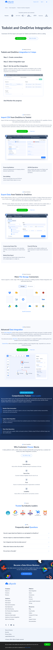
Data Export (8, 602)
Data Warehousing (9, 608)
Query (30, 592)
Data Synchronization (10, 604)
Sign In (42, 1)
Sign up (5, 62)
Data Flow (15, 338)
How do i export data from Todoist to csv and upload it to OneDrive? (21, 533)
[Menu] (47, 2)
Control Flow (5, 343)
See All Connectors (26, 311)
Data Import (8, 600)
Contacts (7, 592)
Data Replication (9, 606)
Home (6, 7)
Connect (31, 599)
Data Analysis (8, 613)
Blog (30, 608)
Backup (30, 597)
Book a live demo (32, 38)
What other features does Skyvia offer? (13, 546)
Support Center (32, 619)
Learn (30, 617)
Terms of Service (9, 630)
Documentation (32, 621)
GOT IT (47, 644)
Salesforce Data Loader (10, 615)
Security (7, 632)
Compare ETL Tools (33, 615)
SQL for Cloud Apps (9, 619)
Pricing (30, 603)
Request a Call (35, 1)
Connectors (31, 594)
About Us (7, 590)
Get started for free (20, 38)
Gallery (30, 613)
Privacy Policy (8, 634)
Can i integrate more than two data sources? (14, 542)
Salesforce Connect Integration (12, 617)
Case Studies (32, 611)
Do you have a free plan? (9, 551)
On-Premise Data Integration (11, 611)
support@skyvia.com (10, 636)
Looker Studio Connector (34, 601)
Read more (32, 131)
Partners (7, 594)
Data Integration (12, 7)
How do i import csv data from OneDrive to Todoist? (16, 537)
